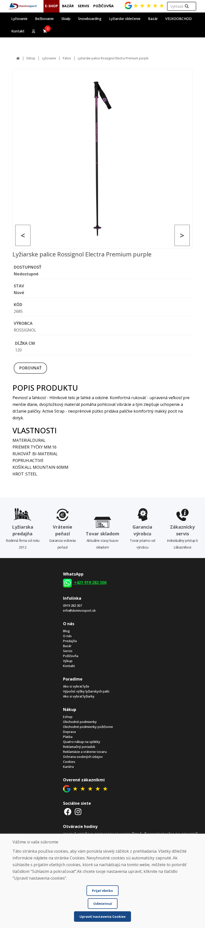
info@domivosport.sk (79, 610)
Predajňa (70, 641)
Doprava (69, 731)
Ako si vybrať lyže (76, 686)
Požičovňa (70, 656)
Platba (67, 736)
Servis (67, 651)
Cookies (69, 761)
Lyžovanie (49, 58)
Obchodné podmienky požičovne (88, 726)
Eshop (30, 58)
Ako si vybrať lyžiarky (78, 696)
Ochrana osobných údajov (83, 756)
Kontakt (17, 31)
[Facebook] (67, 812)
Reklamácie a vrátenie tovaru (85, 751)
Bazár (67, 646)
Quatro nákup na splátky (81, 741)
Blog (66, 631)
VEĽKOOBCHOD (178, 18)
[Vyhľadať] (187, 6)
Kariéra (68, 766)
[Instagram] (78, 812)
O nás (67, 636)
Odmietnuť (102, 903)
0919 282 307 (72, 605)
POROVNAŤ (30, 368)
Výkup (67, 661)
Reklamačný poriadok (79, 746)
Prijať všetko (102, 890)
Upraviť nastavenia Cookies (103, 916)
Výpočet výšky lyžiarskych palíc (86, 691)
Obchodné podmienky (80, 721)
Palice (67, 58)
